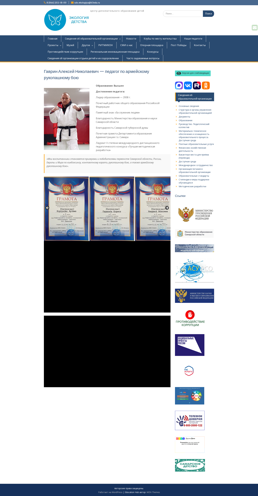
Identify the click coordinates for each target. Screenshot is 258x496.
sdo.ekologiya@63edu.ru (87, 2)
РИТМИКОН (105, 45)
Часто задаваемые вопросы (142, 58)
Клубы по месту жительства (160, 38)
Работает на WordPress (110, 492)
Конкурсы (152, 51)
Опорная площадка (151, 45)
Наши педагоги (193, 38)
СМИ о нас (126, 45)
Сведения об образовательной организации (91, 38)
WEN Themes (153, 492)
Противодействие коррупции (65, 51)
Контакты (200, 45)
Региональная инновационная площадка (115, 51)
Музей (70, 45)
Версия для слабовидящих (195, 73)
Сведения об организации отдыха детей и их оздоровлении (83, 58)
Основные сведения (189, 106)
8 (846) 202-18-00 (56, 2)
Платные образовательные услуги (196, 144)
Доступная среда (187, 161)
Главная (52, 38)
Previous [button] (47, 208)
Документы (184, 116)
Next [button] (167, 208)
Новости (131, 38)
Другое (86, 45)
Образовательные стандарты (194, 175)
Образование (185, 120)
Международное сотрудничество (196, 165)
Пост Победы (178, 45)
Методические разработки (192, 186)
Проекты (53, 45)
